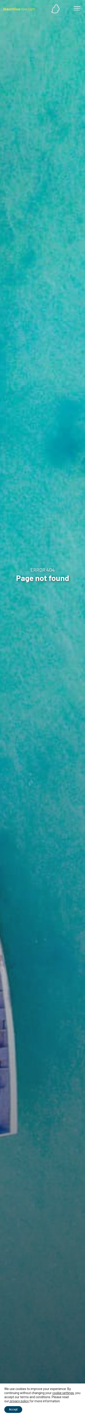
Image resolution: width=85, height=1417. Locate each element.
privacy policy (19, 1401)
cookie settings (63, 1393)
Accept (13, 1409)
